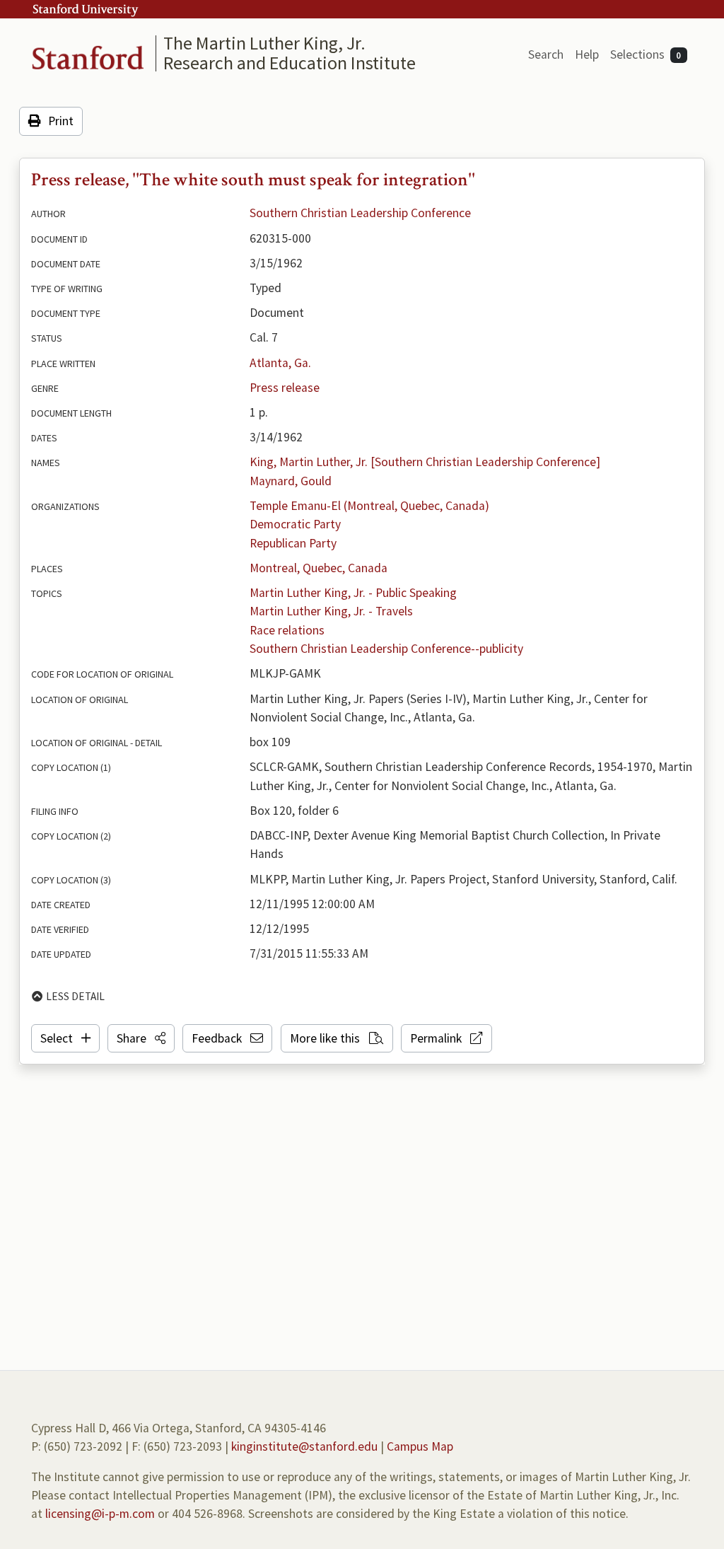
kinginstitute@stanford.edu (304, 1446)
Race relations (287, 630)
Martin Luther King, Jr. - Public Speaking (353, 593)
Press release (285, 387)
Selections (646, 54)
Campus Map (420, 1446)
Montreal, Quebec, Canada (318, 568)
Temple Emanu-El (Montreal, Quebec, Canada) (369, 506)
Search (546, 54)
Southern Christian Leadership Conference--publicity (386, 648)
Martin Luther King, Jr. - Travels (331, 611)
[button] (141, 1038)
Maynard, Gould (291, 481)
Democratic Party (295, 524)
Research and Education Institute (289, 62)
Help (587, 54)
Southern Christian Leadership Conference (360, 213)
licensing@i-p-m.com (100, 1513)
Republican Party (293, 543)
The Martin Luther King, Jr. (264, 42)
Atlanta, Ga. (280, 363)
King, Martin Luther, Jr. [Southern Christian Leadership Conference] (425, 462)
